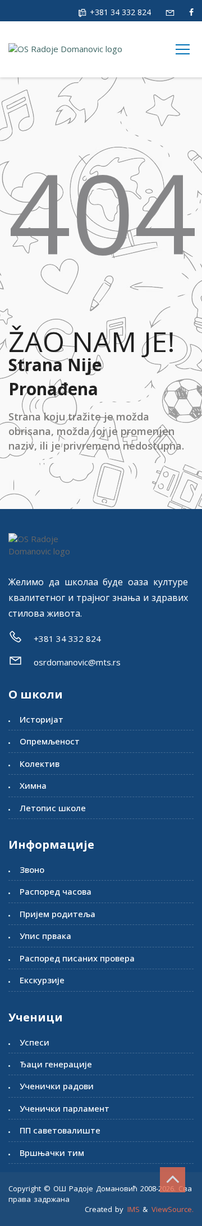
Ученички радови (57, 1085)
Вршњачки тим (52, 1152)
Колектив (39, 763)
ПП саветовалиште (60, 1130)
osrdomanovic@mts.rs (77, 662)
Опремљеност (50, 741)
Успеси (34, 1042)
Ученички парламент (64, 1108)
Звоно (32, 869)
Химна (33, 785)
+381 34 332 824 (119, 12)
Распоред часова (55, 891)
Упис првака (45, 935)
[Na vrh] (172, 1179)
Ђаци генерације (56, 1064)
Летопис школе (53, 807)
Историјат (41, 719)
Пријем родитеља (57, 913)
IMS (133, 1209)
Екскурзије (42, 980)
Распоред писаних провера (77, 958)
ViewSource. (173, 1209)
